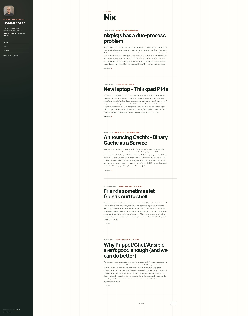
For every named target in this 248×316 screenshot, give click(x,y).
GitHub (6, 55)
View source (7, 312)
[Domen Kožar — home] (8, 10)
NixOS (127, 30)
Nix (123, 30)
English (118, 30)
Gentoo (131, 84)
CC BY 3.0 (17, 309)
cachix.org (7, 33)
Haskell (133, 132)
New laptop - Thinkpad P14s (136, 89)
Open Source (133, 30)
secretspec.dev (16, 33)
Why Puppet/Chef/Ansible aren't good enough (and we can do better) (135, 250)
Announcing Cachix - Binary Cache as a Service (136, 140)
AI (139, 30)
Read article (108, 68)
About (5, 46)
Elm (128, 132)
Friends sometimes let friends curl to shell (129, 194)
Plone (127, 186)
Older (174, 303)
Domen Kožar (14, 23)
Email (16, 55)
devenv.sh (6, 35)
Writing (6, 42)
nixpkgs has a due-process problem (135, 38)
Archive (6, 50)
